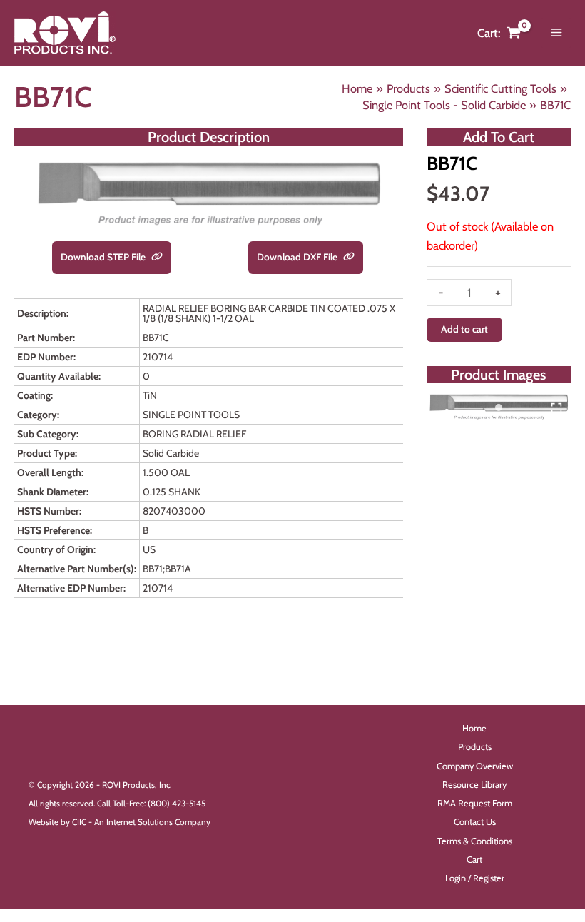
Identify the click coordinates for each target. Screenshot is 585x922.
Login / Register (474, 878)
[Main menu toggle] (556, 33)
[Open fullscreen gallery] (556, 408)
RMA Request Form (474, 803)
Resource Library (474, 784)
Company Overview (475, 766)
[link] (157, 257)
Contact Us (475, 821)
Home (474, 728)
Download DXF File (298, 257)
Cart (474, 859)
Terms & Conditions (474, 841)
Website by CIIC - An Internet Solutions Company (119, 822)
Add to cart (464, 329)
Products (475, 746)
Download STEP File (104, 257)
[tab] (498, 407)
